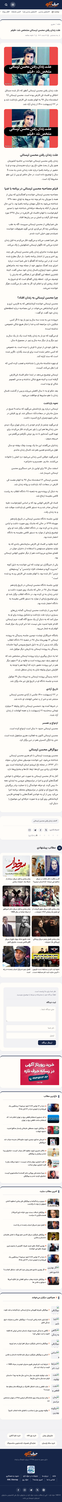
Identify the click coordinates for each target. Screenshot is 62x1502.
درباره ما (45, 1476)
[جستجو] (6, 4)
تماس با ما (51, 1479)
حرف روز (25, 1479)
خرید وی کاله (31, 1435)
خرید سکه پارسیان (48, 1443)
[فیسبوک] (18, 1490)
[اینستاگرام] (24, 1490)
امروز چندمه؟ (38, 1479)
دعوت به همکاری (12, 1476)
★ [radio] (40, 835)
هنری (53, 24)
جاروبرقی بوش (48, 1435)
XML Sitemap (12, 1479)
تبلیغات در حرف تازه (30, 1476)
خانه (58, 24)
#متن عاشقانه (16, 12)
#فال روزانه (5, 12)
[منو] (13, 4)
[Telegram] (35, 830)
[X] (46, 830)
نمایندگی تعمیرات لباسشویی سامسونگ (21, 1443)
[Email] (29, 830)
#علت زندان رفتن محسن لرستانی (45, 820)
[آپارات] (43, 1490)
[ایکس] (37, 1490)
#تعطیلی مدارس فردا (29, 12)
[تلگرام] (31, 1490)
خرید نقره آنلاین (14, 1435)
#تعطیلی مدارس (43, 12)
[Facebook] (40, 830)
